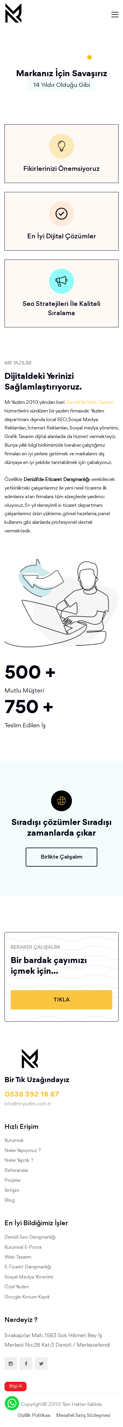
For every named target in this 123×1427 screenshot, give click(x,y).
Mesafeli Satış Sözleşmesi (83, 1415)
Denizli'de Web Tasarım (90, 402)
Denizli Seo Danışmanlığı (30, 1237)
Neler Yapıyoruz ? (22, 1150)
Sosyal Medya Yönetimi (28, 1277)
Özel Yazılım (16, 1287)
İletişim (11, 1190)
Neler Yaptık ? (18, 1160)
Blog (9, 1200)
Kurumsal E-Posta (22, 1247)
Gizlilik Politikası (34, 1415)
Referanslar (16, 1170)
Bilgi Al (15, 1386)
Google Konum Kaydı (27, 1297)
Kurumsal (13, 1140)
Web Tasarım (17, 1257)
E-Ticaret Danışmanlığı (27, 1267)
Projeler (12, 1180)
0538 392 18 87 (31, 1094)
